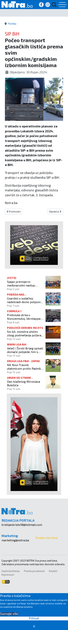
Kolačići (53, 571)
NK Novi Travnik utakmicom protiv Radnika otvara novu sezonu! (24, 366)
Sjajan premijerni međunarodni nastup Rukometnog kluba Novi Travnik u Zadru (23, 283)
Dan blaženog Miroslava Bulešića (23, 383)
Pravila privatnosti (34, 571)
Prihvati (34, 618)
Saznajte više (9, 613)
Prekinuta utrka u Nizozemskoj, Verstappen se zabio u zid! (24, 316)
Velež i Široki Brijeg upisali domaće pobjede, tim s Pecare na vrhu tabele (25, 350)
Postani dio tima (46, 537)
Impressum (8, 574)
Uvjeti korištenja (11, 571)
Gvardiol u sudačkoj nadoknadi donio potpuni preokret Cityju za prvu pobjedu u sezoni (23, 300)
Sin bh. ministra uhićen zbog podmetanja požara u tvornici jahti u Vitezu (25, 333)
